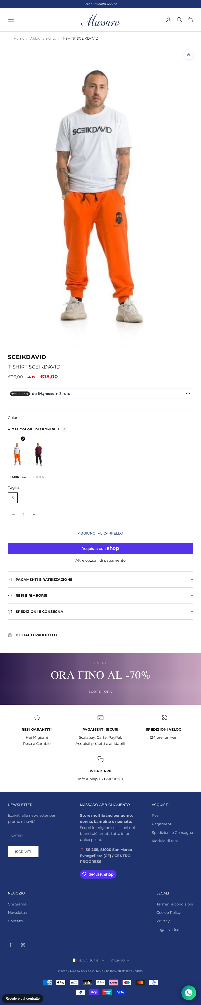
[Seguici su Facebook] (10, 945)
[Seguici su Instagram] (23, 945)
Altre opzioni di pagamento (100, 560)
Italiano (118, 960)
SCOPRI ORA (100, 691)
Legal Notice (167, 929)
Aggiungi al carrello (100, 533)
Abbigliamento (43, 38)
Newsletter (18, 912)
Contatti (15, 921)
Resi (155, 815)
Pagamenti (162, 824)
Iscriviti (23, 851)
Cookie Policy (168, 912)
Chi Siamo (17, 904)
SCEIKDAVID (27, 357)
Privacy (163, 921)
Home (19, 38)
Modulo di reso (165, 840)
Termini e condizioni (174, 904)
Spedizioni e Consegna (172, 832)
